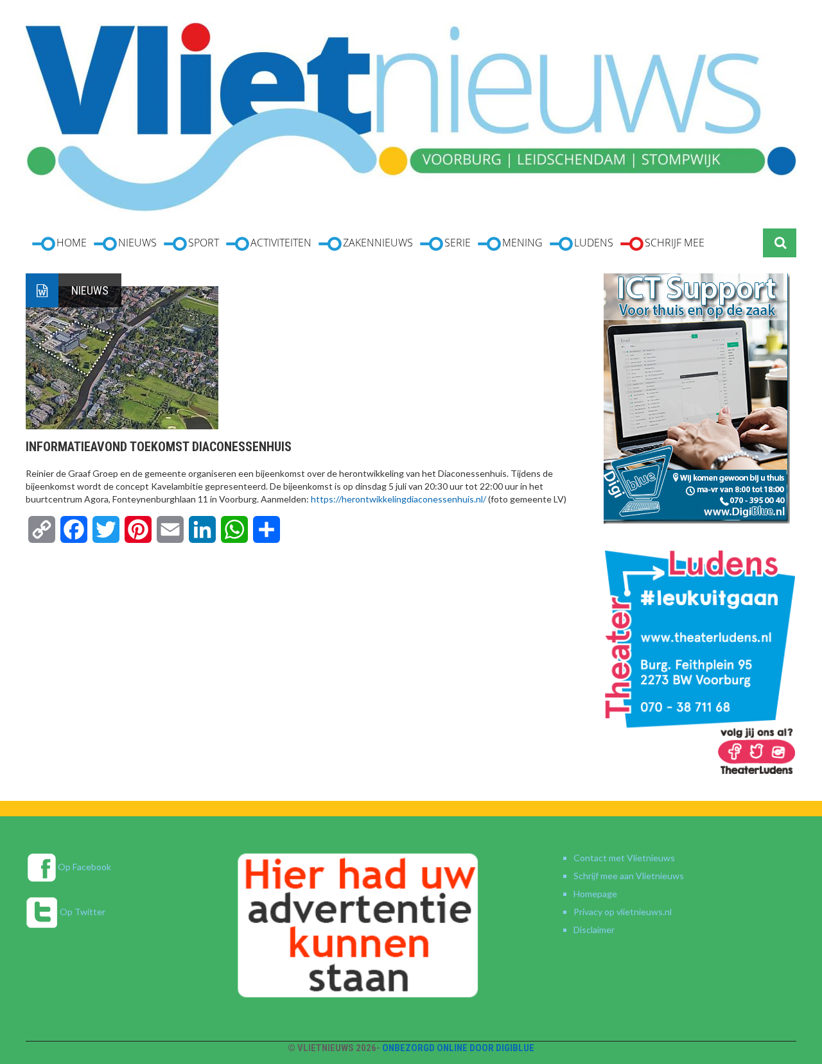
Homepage (595, 893)
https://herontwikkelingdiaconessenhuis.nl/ (399, 498)
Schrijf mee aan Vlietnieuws (628, 875)
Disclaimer (594, 929)
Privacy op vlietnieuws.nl (622, 911)
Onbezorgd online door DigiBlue (458, 1048)
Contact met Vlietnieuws (624, 857)
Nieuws (90, 290)
